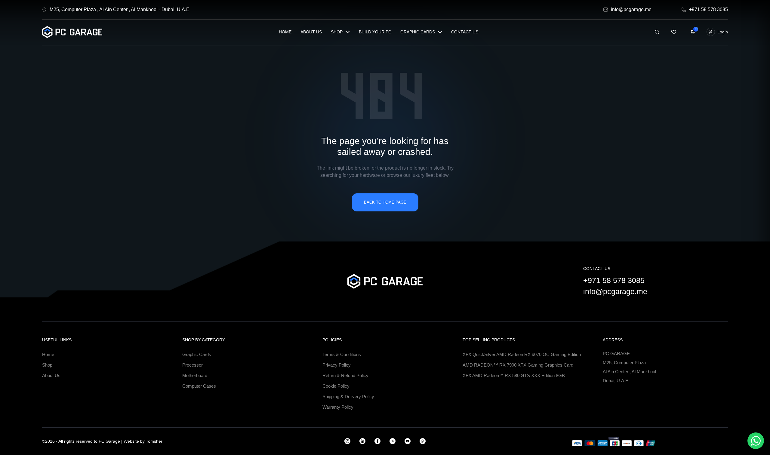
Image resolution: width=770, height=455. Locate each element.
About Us (311, 31)
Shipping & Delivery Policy (348, 396)
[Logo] (72, 32)
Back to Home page (385, 202)
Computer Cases (199, 386)
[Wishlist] (673, 31)
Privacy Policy (336, 364)
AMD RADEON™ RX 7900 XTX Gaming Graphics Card (518, 364)
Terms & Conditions (341, 354)
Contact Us (464, 31)
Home (285, 31)
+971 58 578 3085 (614, 280)
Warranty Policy (337, 407)
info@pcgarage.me (615, 291)
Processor (192, 364)
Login (722, 31)
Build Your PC (375, 31)
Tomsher (154, 441)
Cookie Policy (336, 386)
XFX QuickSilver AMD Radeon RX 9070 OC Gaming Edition (522, 354)
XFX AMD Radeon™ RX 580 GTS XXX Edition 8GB (514, 375)
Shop (337, 31)
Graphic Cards (417, 31)
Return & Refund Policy (345, 375)
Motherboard (194, 375)
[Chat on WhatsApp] (755, 440)
